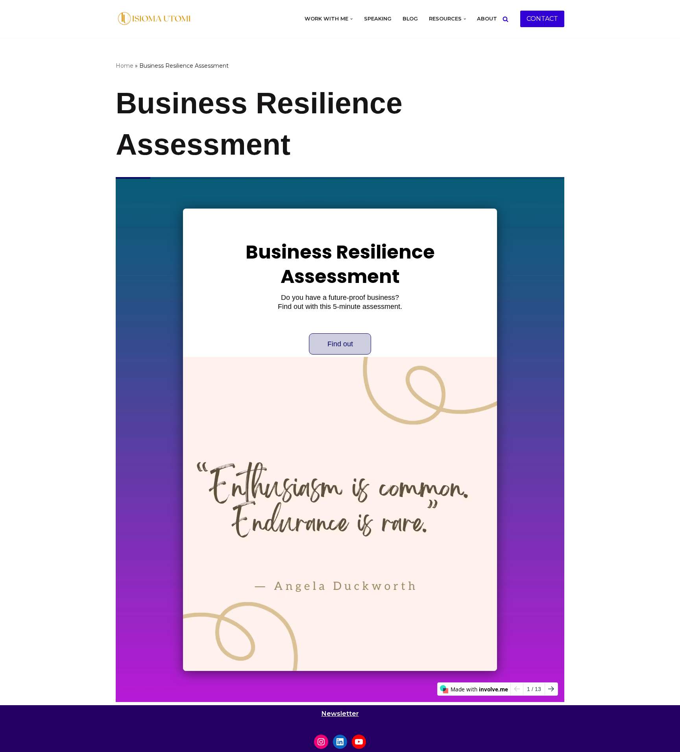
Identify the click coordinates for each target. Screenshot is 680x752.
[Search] (505, 19)
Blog (410, 19)
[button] (351, 19)
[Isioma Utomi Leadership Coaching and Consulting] (155, 19)
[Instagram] (321, 742)
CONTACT (542, 18)
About (487, 19)
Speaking (378, 19)
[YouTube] (359, 742)
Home (124, 65)
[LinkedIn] (340, 742)
